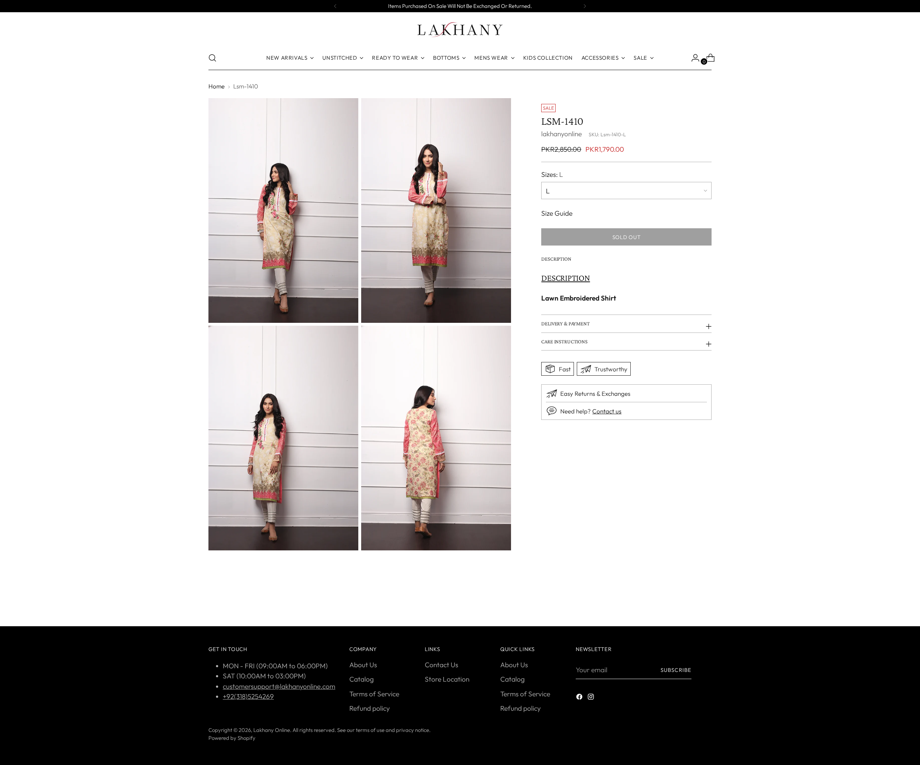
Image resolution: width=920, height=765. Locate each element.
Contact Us (441, 664)
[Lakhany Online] (460, 30)
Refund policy (369, 708)
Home (216, 86)
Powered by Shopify (232, 737)
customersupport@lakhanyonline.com (279, 686)
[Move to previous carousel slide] (689, 602)
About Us (363, 664)
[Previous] (335, 6)
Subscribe (676, 669)
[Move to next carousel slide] (705, 601)
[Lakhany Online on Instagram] (591, 698)
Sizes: (552, 174)
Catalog (361, 679)
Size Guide (556, 213)
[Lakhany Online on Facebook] (580, 698)
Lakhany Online (271, 730)
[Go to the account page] (692, 58)
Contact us (606, 410)
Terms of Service (374, 694)
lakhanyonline (561, 133)
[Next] (585, 6)
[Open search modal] (212, 58)
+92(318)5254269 (248, 696)
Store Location (447, 679)
